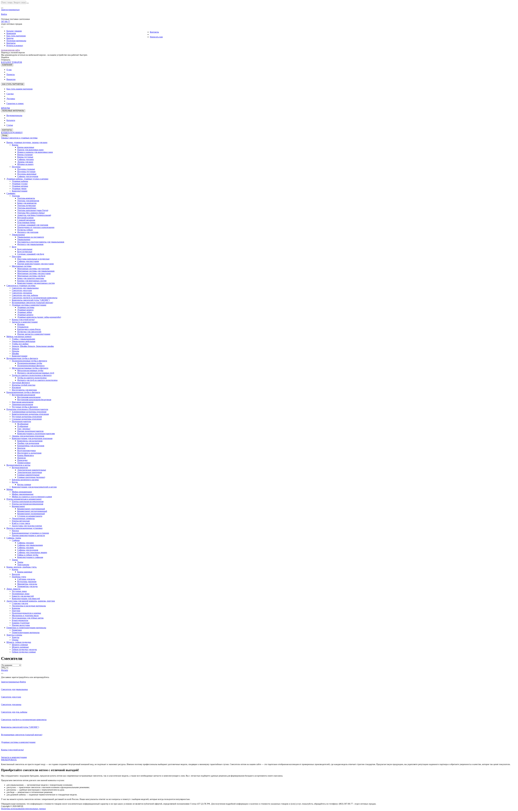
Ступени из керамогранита (29, 516)
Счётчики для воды (26, 579)
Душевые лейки (24, 312)
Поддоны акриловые (26, 174)
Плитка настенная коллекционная (27, 504)
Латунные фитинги (21, 382)
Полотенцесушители (21, 421)
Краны (15, 569)
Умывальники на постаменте (30, 237)
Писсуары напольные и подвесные (33, 259)
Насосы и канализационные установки (24, 528)
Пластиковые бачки (26, 222)
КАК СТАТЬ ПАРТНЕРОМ (12, 84)
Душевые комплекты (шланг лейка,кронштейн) (39, 317)
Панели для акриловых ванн (30, 150)
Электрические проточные (29, 472)
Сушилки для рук (20, 603)
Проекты (10, 74)
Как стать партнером (16, 36)
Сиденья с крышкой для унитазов (32, 225)
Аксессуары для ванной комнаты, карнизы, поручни (30, 601)
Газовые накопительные (28, 475)
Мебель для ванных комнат (19, 336)
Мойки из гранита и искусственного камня (32, 496)
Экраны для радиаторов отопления (28, 436)
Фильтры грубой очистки (23, 385)
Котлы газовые (24, 484)
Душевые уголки (20, 183)
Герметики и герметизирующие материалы (26, 627)
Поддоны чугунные (26, 171)
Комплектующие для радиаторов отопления (32, 438)
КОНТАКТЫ (7, 130)
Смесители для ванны (22, 293)
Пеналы (15, 351)
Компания (11, 33)
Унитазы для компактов (28, 200)
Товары (4, 138)
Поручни (16, 610)
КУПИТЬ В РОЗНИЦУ (12, 132)
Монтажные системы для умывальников (35, 271)
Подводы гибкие (25, 230)
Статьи (9, 125)
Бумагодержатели (20, 620)
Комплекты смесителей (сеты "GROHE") (31, 300)
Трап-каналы (23, 564)
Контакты (11, 43)
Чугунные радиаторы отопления (27, 416)
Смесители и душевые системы (23, 138)
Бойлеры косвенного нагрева (25, 479)
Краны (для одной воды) (23, 319)
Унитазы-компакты (26, 198)
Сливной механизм (26, 220)
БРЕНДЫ (5, 108)
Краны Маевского (25, 455)
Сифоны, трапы (13, 538)
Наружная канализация (22, 402)
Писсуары (16, 256)
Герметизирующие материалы (26, 632)
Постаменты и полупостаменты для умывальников (40, 242)
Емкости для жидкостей (23, 596)
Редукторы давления (26, 581)
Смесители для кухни (22, 290)
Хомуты (15, 637)
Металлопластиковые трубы (30, 370)
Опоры (15, 640)
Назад (4, 135)
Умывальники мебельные (23, 341)
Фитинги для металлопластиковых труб (35, 373)
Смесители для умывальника (25, 288)
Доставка (10, 98)
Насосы (15, 530)
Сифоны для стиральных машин (32, 552)
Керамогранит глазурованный (31, 509)
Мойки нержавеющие (22, 492)
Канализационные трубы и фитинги (23, 392)
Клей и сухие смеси (21, 523)
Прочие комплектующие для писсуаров (35, 264)
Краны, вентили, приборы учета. (21, 567)
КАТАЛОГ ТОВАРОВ (11, 62)
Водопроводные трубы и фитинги (22, 358)
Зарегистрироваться (10, 9)
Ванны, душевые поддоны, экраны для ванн (26, 142)
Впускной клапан (25, 217)
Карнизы (16, 608)
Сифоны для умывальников (30, 545)
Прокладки (22, 460)
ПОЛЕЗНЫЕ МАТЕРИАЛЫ (13, 111)
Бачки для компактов (27, 203)
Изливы (21, 324)
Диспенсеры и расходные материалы (29, 606)
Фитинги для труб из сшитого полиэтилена (37, 380)
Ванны (15, 145)
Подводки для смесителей (29, 331)
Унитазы (16, 196)
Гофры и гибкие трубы (27, 555)
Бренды (9, 38)
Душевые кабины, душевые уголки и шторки (27, 179)
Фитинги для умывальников (30, 244)
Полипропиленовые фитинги (31, 365)
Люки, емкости (13, 589)
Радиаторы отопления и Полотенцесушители (27, 409)
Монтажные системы (21, 266)
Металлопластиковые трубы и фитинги (30, 368)
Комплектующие (19, 191)
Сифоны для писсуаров (28, 261)
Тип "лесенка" (24, 429)
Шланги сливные (20, 644)
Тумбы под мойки (20, 344)
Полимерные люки (20, 594)
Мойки (9, 489)
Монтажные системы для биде (31, 276)
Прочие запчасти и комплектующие (33, 334)
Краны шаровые (24, 572)
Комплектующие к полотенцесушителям (36, 433)
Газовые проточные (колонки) (31, 477)
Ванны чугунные (25, 157)
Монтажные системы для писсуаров (34, 273)
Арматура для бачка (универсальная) (34, 215)
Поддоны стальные (26, 169)
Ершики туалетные (21, 623)
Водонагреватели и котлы (18, 465)
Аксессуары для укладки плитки (27, 526)
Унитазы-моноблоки (26, 208)
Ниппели (21, 458)
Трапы (15, 560)
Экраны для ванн (25, 162)
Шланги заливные (20, 647)
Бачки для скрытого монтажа (30, 278)
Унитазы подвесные (26, 205)
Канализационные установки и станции (30, 533)
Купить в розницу (14, 45)
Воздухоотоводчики (26, 450)
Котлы (15, 482)
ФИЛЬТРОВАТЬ (9, 760)
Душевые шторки (20, 186)
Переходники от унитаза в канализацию (35, 227)
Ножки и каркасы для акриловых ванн (35, 152)
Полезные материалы (16, 40)
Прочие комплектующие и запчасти (28, 535)
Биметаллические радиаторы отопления (30, 414)
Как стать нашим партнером (19, 89)
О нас (9, 69)
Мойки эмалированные (22, 494)
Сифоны (16, 540)
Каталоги (10, 120)
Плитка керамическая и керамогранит (24, 499)
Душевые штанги (25, 315)
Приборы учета (19, 577)
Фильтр (4, 670)
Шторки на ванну (25, 164)
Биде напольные (24, 249)
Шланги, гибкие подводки (18, 642)
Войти (4, 14)
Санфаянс (11, 193)
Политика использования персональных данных (23, 808)
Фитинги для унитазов (27, 232)
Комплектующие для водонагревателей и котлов (34, 487)
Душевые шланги (25, 310)
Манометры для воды (27, 584)
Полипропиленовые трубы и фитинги (29, 361)
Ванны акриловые (25, 147)
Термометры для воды (27, 586)
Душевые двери (19, 188)
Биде (14, 247)
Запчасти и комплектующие (25, 322)
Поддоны (16, 167)
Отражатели (22, 327)
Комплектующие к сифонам (30, 557)
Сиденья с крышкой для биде (30, 254)
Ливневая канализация (22, 404)
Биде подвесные (24, 251)
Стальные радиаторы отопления (27, 419)
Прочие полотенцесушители (30, 431)
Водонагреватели (20, 467)
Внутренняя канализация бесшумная (34, 399)
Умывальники (18, 234)
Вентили (21, 448)
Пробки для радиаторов (28, 443)
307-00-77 (5, 21)
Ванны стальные (25, 154)
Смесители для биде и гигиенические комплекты (34, 298)
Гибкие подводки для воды (24, 649)
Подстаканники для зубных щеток (28, 618)
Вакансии (11, 79)
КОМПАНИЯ (7, 65)
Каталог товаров (14, 31)
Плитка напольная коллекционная (27, 501)
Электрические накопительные (31, 470)
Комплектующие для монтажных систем (36, 283)
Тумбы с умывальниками (23, 339)
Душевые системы (25, 307)
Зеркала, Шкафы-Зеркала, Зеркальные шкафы (33, 346)
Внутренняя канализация (23, 395)
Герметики (17, 630)
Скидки (10, 94)
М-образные (22, 424)
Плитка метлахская (21, 521)
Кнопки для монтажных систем (31, 281)
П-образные (22, 426)
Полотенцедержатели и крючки (26, 613)
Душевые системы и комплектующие (29, 305)
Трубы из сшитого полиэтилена (32, 378)
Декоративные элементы (23, 518)
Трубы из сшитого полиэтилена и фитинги (32, 375)
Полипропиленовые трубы (29, 363)
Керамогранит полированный (31, 513)
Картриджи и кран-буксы (29, 329)
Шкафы (15, 353)
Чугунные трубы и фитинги (25, 407)
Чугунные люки (19, 591)
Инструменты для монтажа (24, 390)
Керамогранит (18, 506)
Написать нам (156, 37)
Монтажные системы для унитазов (33, 268)
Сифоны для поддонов (27, 176)
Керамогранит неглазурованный (32, 511)
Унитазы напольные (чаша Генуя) (32, 210)
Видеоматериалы (14, 115)
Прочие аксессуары (21, 625)
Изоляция (16, 387)
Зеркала (15, 348)
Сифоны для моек (25, 547)
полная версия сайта (10, 50)
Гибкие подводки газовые (24, 652)
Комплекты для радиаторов (29, 441)
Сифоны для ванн (25, 159)
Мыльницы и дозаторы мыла (25, 615)
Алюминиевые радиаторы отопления (29, 412)
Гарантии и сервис (15, 103)
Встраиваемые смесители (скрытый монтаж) (32, 302)
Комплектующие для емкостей (26, 598)
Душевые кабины (20, 181)
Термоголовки (23, 463)
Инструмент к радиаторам (29, 453)
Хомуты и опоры (14, 635)
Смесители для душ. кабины (25, 295)
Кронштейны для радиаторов (30, 446)
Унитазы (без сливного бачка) (31, 213)
